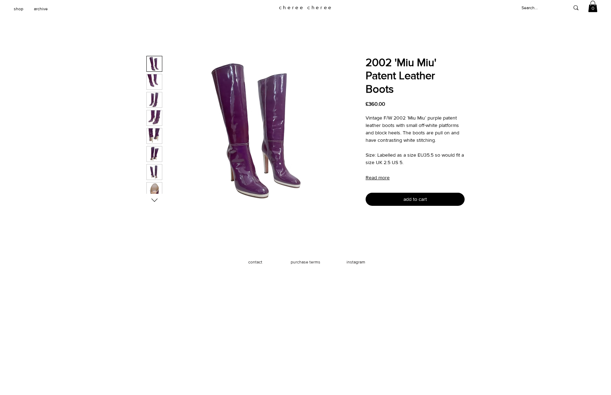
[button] (593, 6)
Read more (378, 177)
